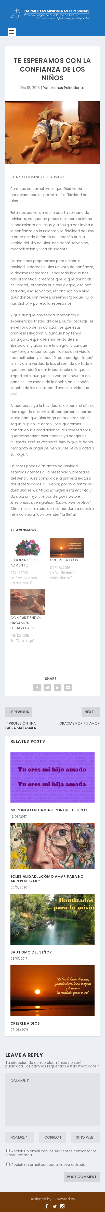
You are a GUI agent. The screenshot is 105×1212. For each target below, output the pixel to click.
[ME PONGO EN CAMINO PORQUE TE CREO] (52, 777)
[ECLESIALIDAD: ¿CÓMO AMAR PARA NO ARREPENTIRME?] (52, 846)
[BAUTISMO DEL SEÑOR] (52, 919)
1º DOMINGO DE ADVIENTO (24, 563)
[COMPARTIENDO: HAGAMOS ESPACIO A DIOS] (27, 602)
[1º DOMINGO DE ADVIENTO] (27, 548)
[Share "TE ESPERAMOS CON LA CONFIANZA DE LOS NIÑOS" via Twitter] (47, 687)
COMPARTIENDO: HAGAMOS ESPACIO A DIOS (25, 622)
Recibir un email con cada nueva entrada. (48, 1164)
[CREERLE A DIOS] (67, 548)
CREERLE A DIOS (64, 560)
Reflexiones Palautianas (64, 87)
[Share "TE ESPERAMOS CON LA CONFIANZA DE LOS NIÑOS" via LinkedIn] (57, 687)
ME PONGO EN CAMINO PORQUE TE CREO (48, 810)
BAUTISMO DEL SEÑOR (31, 952)
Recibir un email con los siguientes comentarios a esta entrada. (51, 1153)
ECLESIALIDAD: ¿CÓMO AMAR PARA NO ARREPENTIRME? (47, 879)
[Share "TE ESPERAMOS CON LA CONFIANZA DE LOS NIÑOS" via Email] (68, 687)
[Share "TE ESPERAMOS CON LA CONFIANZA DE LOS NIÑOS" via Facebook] (37, 687)
